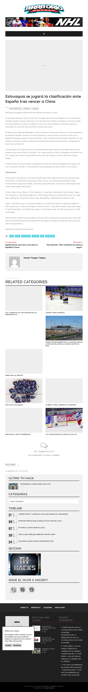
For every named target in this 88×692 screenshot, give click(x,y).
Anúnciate (35, 607)
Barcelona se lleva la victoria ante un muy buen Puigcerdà (72, 640)
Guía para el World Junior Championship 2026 (36, 541)
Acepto (8, 645)
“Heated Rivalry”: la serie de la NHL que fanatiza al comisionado (43, 514)
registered (11, 471)
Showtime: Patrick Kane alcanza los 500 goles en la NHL (40, 521)
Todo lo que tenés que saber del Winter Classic (36, 534)
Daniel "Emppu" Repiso (35, 257)
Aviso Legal (60, 607)
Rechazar (17, 645)
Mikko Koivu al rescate (14, 375)
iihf (42, 236)
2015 (11, 236)
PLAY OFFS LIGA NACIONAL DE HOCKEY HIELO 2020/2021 (48, 639)
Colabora (47, 607)
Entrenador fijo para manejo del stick (35, 484)
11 (45, 631)
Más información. (15, 641)
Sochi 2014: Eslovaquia (14, 405)
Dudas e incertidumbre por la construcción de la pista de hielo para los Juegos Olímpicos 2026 (64, 344)
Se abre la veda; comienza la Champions (61, 405)
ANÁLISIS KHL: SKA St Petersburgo (18, 434)
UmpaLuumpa (49, 688)
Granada (35, 236)
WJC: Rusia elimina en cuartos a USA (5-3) (61, 434)
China (17, 236)
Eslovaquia (26, 236)
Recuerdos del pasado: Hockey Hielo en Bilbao (49, 628)
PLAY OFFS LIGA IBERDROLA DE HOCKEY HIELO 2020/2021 (71, 672)
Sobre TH (24, 607)
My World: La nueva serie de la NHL (31, 527)
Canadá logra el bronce (55, 312)
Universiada (50, 236)
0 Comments (27, 108)
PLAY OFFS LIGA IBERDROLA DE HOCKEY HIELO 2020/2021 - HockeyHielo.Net (72, 667)
